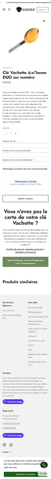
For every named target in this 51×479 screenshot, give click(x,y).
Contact (31, 345)
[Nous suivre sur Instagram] (4, 445)
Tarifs (30, 349)
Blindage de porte (35, 312)
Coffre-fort (32, 336)
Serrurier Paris (8, 310)
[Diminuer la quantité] (6, 133)
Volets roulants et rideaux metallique (37, 330)
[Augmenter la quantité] (15, 133)
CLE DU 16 (7, 67)
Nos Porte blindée (35, 307)
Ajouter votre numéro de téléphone (18, 160)
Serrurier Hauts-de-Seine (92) (12, 316)
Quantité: (6, 128)
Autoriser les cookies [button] (25, 474)
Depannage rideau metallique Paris (35, 322)
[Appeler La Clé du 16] (44, 465)
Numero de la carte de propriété (17, 150)
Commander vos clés (36, 340)
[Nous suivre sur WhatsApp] (11, 445)
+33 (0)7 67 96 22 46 (11, 423)
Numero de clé (10, 141)
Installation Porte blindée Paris (37, 355)
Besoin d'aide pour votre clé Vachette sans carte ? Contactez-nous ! (26, 262)
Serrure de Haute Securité (38, 316)
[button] (42, 9)
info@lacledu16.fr (9, 427)
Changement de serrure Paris (37, 363)
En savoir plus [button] (24, 467)
